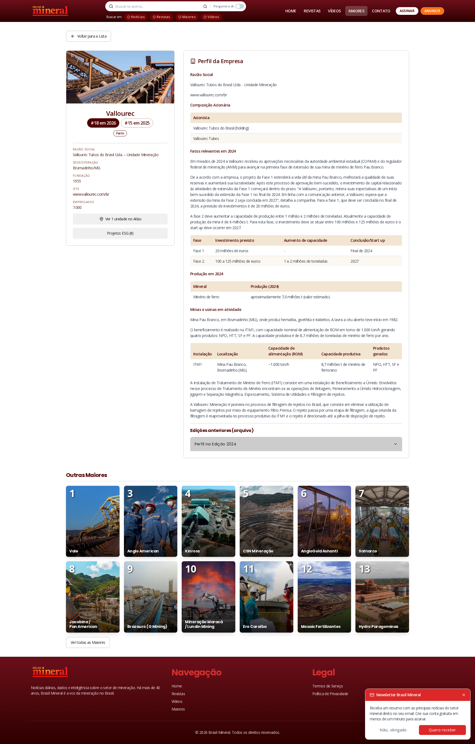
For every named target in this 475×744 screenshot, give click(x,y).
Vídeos (177, 701)
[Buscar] (205, 6)
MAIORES (356, 10)
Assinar (407, 11)
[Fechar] (464, 695)
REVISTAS (312, 10)
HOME (290, 10)
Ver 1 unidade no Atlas (123, 218)
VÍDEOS (334, 10)
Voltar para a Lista (91, 36)
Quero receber (442, 729)
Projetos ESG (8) (120, 233)
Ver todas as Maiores (88, 642)
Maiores (178, 709)
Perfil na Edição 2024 (215, 444)
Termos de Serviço (327, 686)
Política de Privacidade (330, 693)
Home (177, 686)
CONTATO (381, 10)
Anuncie (432, 11)
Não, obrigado (393, 729)
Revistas (178, 693)
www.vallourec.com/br (91, 194)
